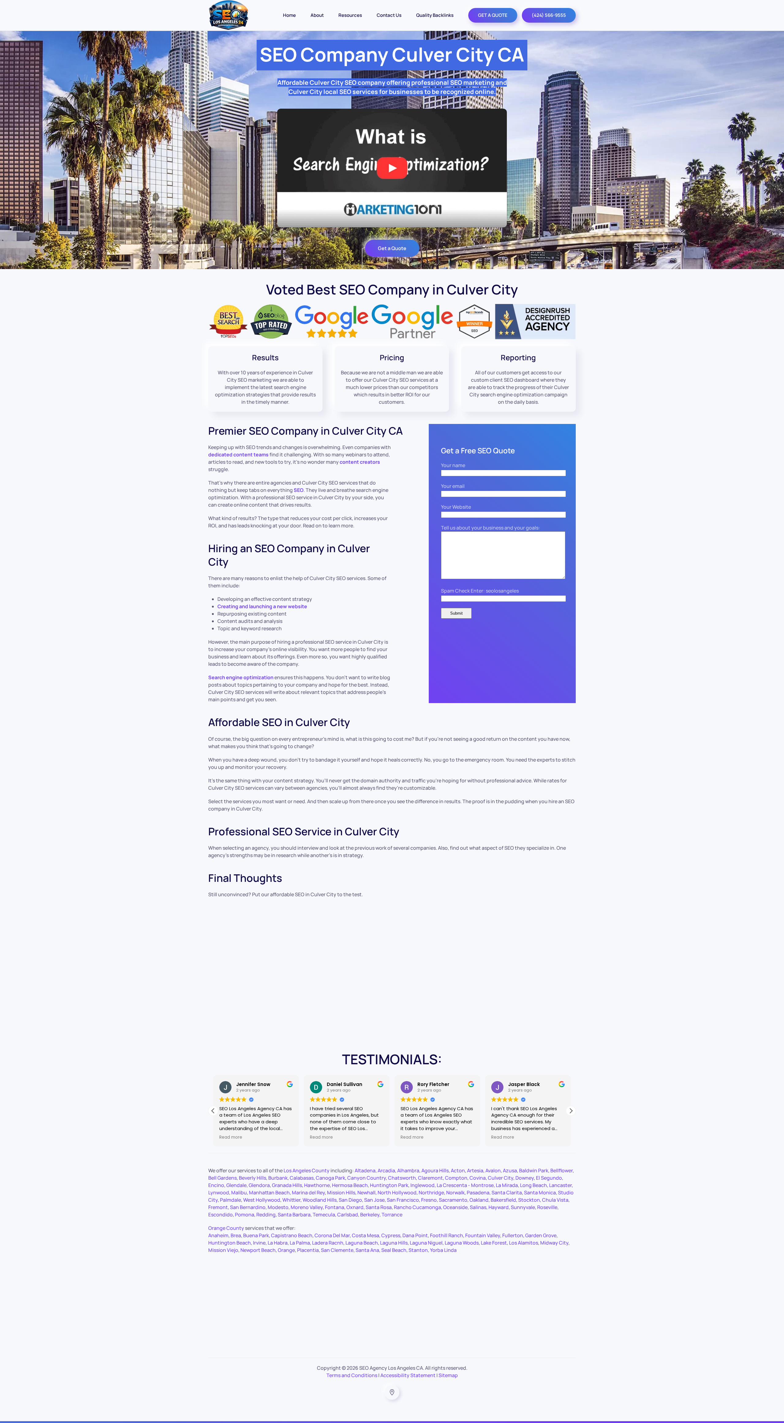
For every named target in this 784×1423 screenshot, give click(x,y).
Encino (216, 1185)
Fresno (429, 1199)
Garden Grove (540, 1235)
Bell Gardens (222, 1177)
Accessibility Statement (407, 1375)
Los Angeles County (307, 1170)
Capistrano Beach (291, 1235)
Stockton (529, 1199)
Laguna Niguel (426, 1242)
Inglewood (422, 1185)
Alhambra (408, 1170)
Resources (350, 15)
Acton (458, 1170)
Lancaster (560, 1185)
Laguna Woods (462, 1242)
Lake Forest (494, 1242)
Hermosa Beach (350, 1185)
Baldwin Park (533, 1170)
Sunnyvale (523, 1207)
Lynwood (218, 1192)
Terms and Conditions (351, 1375)
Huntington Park (389, 1185)
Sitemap (448, 1375)
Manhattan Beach (269, 1192)
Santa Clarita (507, 1192)
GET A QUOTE (492, 15)
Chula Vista (555, 1199)
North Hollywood (397, 1192)
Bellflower (561, 1170)
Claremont (430, 1177)
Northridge (431, 1192)
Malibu (239, 1192)
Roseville (547, 1207)
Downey (524, 1177)
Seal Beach (393, 1250)
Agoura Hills (435, 1170)
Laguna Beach (361, 1242)
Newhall (366, 1192)
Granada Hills (287, 1185)
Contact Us (389, 15)
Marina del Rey (308, 1192)
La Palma (300, 1242)
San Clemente (337, 1250)
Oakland (478, 1199)
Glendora (259, 1185)
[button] (570, 1110)
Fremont (218, 1207)
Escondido (220, 1214)
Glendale (236, 1185)
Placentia (308, 1250)
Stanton (418, 1250)
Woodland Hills (320, 1199)
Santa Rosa (379, 1207)
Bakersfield (503, 1199)
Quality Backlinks (435, 15)
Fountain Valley (482, 1235)
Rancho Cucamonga (417, 1207)
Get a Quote (392, 248)
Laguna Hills (394, 1242)
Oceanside (455, 1207)
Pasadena (478, 1192)
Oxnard (355, 1207)
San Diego (350, 1199)
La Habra (278, 1242)
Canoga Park (330, 1177)
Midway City (554, 1242)
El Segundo (549, 1177)
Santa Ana (367, 1250)
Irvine (259, 1242)
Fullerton (512, 1235)
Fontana (334, 1207)
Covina (477, 1177)
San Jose (374, 1199)
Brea (236, 1235)
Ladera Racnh (327, 1242)
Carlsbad (347, 1214)
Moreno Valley (307, 1207)
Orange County (226, 1228)
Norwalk (455, 1192)
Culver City (500, 1177)
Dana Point (415, 1235)
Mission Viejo (223, 1250)
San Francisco (403, 1199)
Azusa (510, 1170)
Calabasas (302, 1177)
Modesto (278, 1207)
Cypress (390, 1235)
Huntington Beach (229, 1242)
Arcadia (386, 1170)
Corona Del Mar (332, 1235)
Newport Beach (258, 1250)
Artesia (475, 1170)
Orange (286, 1250)
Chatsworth (402, 1177)
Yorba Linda (443, 1250)
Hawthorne (317, 1185)
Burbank (278, 1177)
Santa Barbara (294, 1214)
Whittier (291, 1199)
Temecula (324, 1214)
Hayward (498, 1207)
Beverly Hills (252, 1177)
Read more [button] (263, 1137)
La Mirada (507, 1185)
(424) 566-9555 (549, 15)
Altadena (365, 1170)
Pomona (244, 1214)
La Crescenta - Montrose (465, 1185)
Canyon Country (366, 1177)
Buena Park (256, 1235)
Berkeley (369, 1214)
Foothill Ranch (446, 1235)
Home (289, 15)
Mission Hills (341, 1192)
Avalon (493, 1170)
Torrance (392, 1214)
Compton (456, 1177)
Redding (266, 1214)
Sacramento (453, 1199)
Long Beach (533, 1185)
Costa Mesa (365, 1235)
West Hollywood (261, 1199)
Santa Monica (540, 1192)
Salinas (478, 1207)
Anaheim (218, 1235)
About (317, 15)
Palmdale (230, 1199)
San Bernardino (248, 1207)
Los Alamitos (523, 1242)
